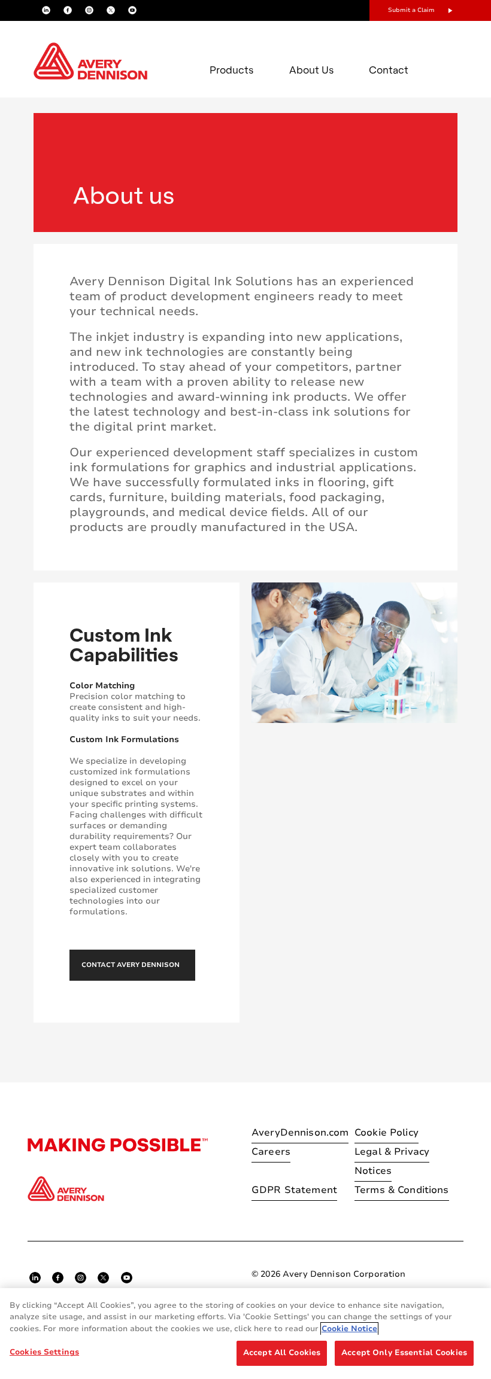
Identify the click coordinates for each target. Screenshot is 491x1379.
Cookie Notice (349, 1328)
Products (232, 69)
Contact (388, 69)
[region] (245, 1333)
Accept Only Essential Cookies (404, 1352)
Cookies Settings (44, 1352)
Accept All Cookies (281, 1352)
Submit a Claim (411, 10)
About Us (311, 69)
